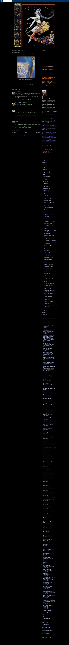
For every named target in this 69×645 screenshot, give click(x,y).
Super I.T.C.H (46, 614)
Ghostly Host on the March (49, 221)
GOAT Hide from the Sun (47, 536)
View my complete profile (48, 114)
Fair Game (46, 248)
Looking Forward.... (46, 507)
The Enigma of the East (48, 225)
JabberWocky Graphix (46, 627)
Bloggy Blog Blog (47, 273)
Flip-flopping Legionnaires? (48, 445)
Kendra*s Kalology (47, 569)
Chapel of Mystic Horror (48, 207)
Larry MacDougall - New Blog (49, 595)
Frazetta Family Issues (47, 484)
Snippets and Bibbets (47, 553)
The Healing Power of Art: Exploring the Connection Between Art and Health (48, 413)
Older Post (38, 132)
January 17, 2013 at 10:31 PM (23, 106)
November (46, 172)
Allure (44, 599)
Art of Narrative (46, 491)
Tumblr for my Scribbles (47, 570)
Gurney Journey (46, 394)
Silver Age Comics (47, 457)
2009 (44, 315)
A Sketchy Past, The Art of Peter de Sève (48, 540)
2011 (44, 312)
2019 (44, 160)
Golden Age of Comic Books (49, 476)
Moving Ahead (47, 233)
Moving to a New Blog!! (47, 503)
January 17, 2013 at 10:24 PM (23, 99)
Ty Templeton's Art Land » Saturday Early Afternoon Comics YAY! (48, 463)
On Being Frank (46, 557)
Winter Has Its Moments (49, 301)
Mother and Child (47, 287)
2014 (44, 167)
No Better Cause (47, 218)
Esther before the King (47, 550)
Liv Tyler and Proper (48, 238)
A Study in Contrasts (47, 486)
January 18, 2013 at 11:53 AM (23, 127)
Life (44, 276)
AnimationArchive (45, 624)
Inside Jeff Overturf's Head (48, 502)
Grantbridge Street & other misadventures (48, 613)
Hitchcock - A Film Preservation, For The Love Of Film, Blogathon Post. (49, 601)
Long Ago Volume (47, 255)
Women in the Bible (47, 549)
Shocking (46, 262)
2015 (44, 165)
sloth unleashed (46, 321)
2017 (44, 162)
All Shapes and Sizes (48, 198)
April (45, 185)
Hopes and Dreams (48, 191)
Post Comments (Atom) (22, 135)
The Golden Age (46, 618)
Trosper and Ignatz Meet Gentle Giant (48, 405)
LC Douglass (17, 91)
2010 (44, 314)
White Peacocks (47, 250)
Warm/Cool (46, 281)
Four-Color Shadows (47, 431)
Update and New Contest (48, 437)
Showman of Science (48, 223)
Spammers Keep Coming (49, 235)
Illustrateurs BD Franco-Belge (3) (49, 566)
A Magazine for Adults (48, 288)
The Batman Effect (46, 459)
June (45, 181)
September (46, 176)
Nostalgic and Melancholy (49, 283)
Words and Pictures (47, 514)
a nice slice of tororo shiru (48, 375)
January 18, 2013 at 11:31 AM (23, 116)
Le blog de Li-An (46, 343)
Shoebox (45, 616)
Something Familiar (46, 541)
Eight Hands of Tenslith (48, 197)
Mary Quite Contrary (47, 535)
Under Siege (46, 236)
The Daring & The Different (49, 226)
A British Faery (46, 506)
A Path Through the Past (49, 202)
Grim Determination (48, 247)
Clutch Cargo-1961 (46, 432)
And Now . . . (46, 228)
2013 (44, 169)
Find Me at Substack (47, 395)
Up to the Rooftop (47, 299)
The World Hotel (47, 308)
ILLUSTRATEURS (47, 565)
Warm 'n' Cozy (47, 252)
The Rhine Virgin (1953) (47, 363)
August (45, 178)
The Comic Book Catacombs (49, 443)
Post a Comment (15, 130)
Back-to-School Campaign (48, 428)
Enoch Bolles (46, 383)
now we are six (46, 574)
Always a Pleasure (47, 200)
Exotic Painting (46, 531)
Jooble (43, 628)
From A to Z (46, 195)
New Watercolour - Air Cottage (48, 499)
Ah (44, 209)
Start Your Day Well (46, 380)
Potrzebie (45, 562)
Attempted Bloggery (47, 352)
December (46, 170)
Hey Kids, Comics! (47, 527)
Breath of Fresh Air (47, 219)
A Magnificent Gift (47, 303)
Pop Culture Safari (47, 329)
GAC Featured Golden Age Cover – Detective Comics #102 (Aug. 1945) (49, 479)
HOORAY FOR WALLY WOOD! (49, 447)
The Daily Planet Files (47, 610)
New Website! (45, 554)
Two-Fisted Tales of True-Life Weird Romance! (49, 578)
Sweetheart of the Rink (48, 214)
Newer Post (14, 132)
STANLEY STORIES (47, 398)
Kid (16, 109)
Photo (44, 441)
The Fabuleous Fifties (47, 379)
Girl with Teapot (47, 204)
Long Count (46, 211)
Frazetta (45, 483)
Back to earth (46, 590)
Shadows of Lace (47, 205)
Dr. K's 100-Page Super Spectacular (48, 606)
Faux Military (46, 216)
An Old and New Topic (48, 264)
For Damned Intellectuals (49, 254)
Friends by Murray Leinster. (48, 579)
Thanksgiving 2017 (46, 469)
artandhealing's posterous (48, 410)
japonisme (45, 573)
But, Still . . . (46, 193)
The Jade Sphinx (46, 467)
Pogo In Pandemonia (47, 586)
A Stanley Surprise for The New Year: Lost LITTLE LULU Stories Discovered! (49, 401)
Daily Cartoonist (45, 625)
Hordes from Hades (48, 268)
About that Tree (46, 518)
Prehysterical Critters (47, 587)
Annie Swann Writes (47, 582)
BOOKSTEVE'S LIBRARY (48, 357)
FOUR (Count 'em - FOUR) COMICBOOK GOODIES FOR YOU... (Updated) (48, 339)
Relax (45, 275)
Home (26, 132)
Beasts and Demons (48, 259)
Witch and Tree (46, 596)
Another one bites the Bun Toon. (49, 465)
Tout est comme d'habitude (48, 376)
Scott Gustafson (45, 632)
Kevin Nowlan (46, 544)
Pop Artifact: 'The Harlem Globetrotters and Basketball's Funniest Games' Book (48, 331)
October (46, 174)
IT (44, 261)
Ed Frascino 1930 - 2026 (47, 349)
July (45, 179)
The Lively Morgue (47, 471)
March (45, 186)
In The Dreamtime (47, 440)
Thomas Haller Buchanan (20, 102)
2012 (44, 310)
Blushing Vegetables (48, 245)
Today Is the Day (46, 607)
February (46, 188)
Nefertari (45, 212)
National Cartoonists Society (47, 630)
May (45, 183)
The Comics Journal (46, 633)
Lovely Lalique (47, 243)
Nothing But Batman (47, 517)
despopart (45, 452)
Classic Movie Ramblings (48, 362)
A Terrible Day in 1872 (48, 257)
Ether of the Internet (46, 583)
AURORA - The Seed (47, 418)
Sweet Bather (45, 532)
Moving (45, 271)
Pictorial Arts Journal (47, 509)
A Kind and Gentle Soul (48, 285)
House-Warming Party (48, 266)
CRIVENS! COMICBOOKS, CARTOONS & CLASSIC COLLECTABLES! (48, 336)
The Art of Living (47, 269)
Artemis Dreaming (47, 417)
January (46, 190)
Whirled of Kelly (46, 427)
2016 (44, 164)
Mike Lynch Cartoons (47, 348)
